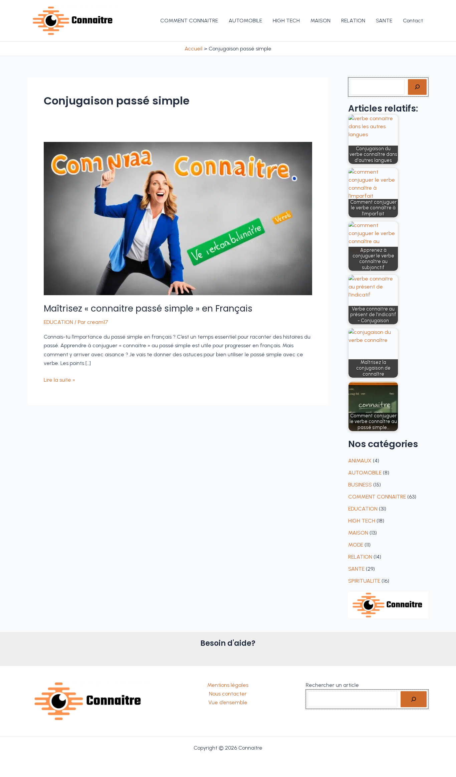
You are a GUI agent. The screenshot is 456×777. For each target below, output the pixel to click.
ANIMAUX (360, 460)
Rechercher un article (332, 685)
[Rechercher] (417, 86)
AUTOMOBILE (365, 472)
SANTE (356, 569)
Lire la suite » (59, 380)
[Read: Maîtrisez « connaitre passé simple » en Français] (178, 218)
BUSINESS (360, 484)
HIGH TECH (361, 521)
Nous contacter (228, 694)
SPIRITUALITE (364, 581)
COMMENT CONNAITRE (377, 497)
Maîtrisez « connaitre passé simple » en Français (148, 309)
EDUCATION (58, 322)
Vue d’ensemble (227, 702)
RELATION (360, 557)
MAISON (358, 533)
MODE (355, 545)
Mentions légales (227, 685)
